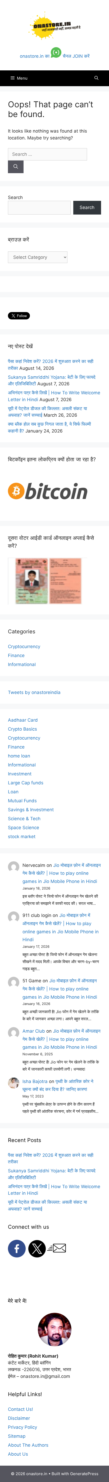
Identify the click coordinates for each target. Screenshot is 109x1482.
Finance (16, 655)
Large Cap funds (25, 782)
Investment (19, 773)
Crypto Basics (22, 729)
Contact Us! (20, 1409)
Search (15, 197)
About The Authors (28, 1445)
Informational (22, 664)
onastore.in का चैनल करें (54, 56)
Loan (13, 791)
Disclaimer (19, 1418)
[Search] (16, 167)
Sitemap (16, 1436)
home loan (19, 756)
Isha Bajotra (35, 1081)
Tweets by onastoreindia (34, 692)
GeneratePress (84, 1473)
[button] (96, 78)
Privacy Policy (22, 1427)
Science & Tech (24, 818)
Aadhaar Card (23, 720)
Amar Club (33, 1031)
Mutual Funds (22, 800)
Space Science (23, 827)
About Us (18, 1454)
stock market (21, 836)
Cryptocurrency (24, 646)
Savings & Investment (31, 809)
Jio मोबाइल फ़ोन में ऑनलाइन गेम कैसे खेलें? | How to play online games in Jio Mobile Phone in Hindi (61, 873)
